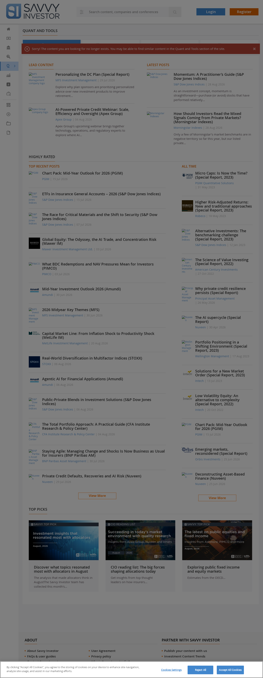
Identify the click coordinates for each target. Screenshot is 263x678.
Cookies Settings (171, 670)
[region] (131, 669)
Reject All (200, 670)
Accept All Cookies (230, 670)
